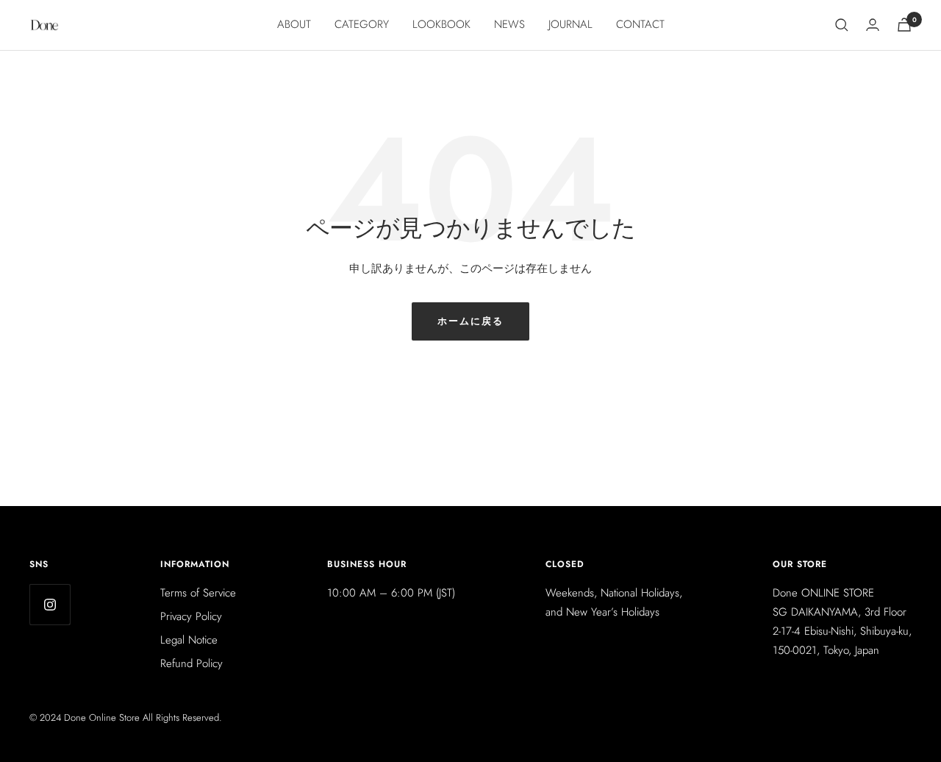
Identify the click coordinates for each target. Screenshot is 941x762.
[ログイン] (872, 24)
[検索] (841, 25)
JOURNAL (570, 24)
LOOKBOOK (441, 24)
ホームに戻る (470, 321)
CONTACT (640, 24)
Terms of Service (198, 593)
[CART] (904, 25)
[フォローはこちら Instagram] (49, 604)
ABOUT (294, 24)
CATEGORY (361, 24)
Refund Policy (191, 663)
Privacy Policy (191, 616)
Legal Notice (189, 640)
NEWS (509, 24)
